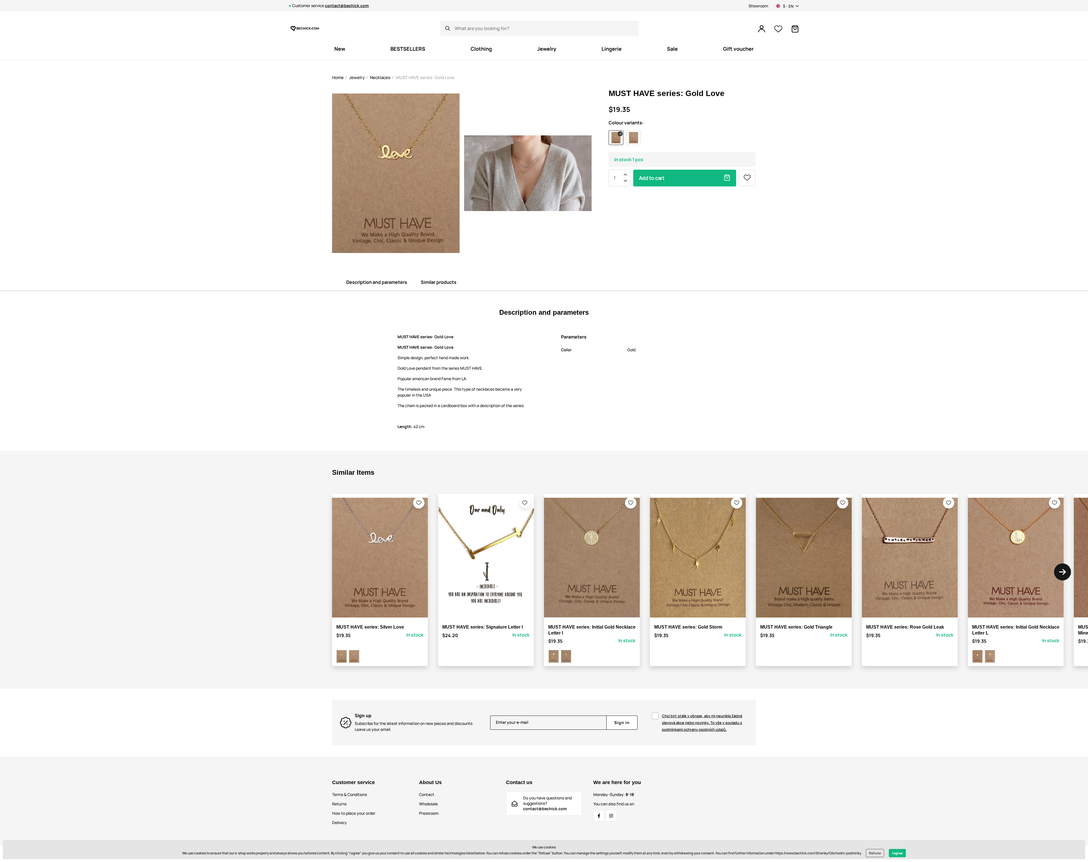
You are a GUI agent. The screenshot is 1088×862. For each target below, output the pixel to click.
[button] (418, 502)
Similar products (438, 282)
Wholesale (428, 803)
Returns (339, 803)
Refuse (875, 853)
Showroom (758, 5)
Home (338, 77)
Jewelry (357, 77)
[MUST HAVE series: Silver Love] (354, 656)
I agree (897, 853)
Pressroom (429, 813)
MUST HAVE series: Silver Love (370, 627)
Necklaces (380, 77)
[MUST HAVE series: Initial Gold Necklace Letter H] (977, 656)
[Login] (762, 29)
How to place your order (353, 813)
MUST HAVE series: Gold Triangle (796, 627)
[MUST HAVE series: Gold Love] (341, 656)
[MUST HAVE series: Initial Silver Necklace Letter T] (553, 656)
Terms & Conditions (349, 794)
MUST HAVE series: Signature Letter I (482, 627)
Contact (426, 794)
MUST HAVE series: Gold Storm (688, 627)
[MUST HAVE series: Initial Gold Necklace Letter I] (566, 656)
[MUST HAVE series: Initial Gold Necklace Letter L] (990, 656)
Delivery (339, 822)
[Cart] (795, 29)
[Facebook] (599, 815)
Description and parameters (376, 282)
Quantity (614, 178)
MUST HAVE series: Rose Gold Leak (905, 627)
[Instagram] (611, 815)
